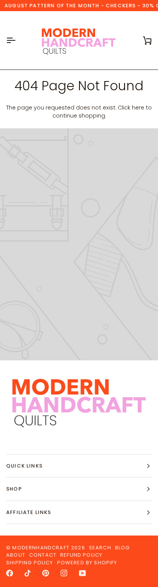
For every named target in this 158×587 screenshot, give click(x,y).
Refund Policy (81, 555)
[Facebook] (9, 573)
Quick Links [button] (24, 465)
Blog (122, 547)
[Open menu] (17, 40)
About (15, 555)
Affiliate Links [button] (28, 512)
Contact (42, 555)
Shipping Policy (29, 562)
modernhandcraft (40, 547)
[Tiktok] (28, 573)
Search (100, 547)
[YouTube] (82, 573)
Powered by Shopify (87, 562)
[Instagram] (64, 573)
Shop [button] (14, 488)
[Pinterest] (45, 573)
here (138, 107)
